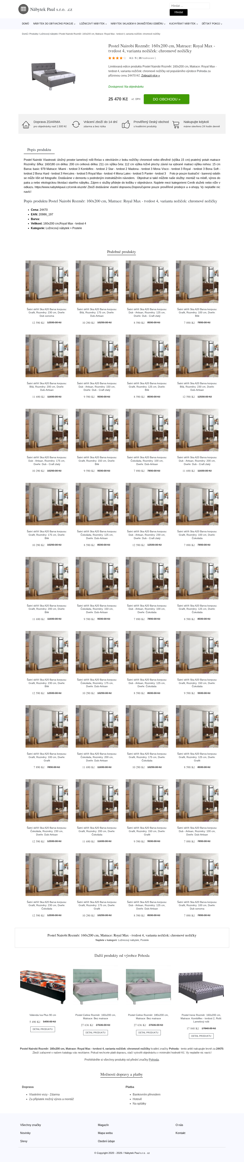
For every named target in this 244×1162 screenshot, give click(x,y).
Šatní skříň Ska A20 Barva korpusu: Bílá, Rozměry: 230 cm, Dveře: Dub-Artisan (197, 386)
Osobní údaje (106, 1141)
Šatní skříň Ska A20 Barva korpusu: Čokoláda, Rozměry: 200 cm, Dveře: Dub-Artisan (97, 757)
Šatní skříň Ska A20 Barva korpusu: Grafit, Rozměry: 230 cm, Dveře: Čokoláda (47, 905)
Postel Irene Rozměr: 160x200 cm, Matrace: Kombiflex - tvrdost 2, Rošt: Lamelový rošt (201, 1018)
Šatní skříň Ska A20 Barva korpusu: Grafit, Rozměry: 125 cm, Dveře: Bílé (147, 386)
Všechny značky (30, 1124)
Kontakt (180, 1133)
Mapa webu (105, 1133)
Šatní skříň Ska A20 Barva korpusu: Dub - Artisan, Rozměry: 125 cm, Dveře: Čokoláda (147, 683)
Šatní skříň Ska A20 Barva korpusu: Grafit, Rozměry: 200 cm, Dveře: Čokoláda (97, 831)
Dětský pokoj (211, 23)
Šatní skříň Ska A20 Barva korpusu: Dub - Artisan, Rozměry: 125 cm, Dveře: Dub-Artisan (147, 905)
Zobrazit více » (150, 75)
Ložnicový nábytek (92, 23)
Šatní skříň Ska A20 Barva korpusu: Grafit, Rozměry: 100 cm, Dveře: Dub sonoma (197, 905)
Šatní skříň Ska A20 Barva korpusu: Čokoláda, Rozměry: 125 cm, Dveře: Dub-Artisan (97, 534)
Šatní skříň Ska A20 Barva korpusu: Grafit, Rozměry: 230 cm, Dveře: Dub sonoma (47, 312)
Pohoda (202, 71)
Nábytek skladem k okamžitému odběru (137, 23)
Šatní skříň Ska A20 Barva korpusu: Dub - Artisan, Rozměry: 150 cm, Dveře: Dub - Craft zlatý (97, 386)
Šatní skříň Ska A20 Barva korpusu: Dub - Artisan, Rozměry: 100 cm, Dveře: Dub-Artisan (197, 831)
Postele (144, 940)
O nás (179, 1124)
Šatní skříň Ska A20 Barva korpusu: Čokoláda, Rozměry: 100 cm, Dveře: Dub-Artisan (147, 460)
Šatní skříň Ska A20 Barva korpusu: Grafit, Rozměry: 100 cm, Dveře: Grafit (47, 757)
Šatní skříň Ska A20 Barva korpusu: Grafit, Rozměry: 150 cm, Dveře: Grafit (147, 831)
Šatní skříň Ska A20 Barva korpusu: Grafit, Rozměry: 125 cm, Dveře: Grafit (197, 757)
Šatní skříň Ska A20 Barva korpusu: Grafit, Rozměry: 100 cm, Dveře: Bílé (197, 312)
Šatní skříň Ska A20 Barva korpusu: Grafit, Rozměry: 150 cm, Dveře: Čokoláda (197, 683)
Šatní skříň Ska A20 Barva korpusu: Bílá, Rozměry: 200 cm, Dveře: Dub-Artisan (47, 386)
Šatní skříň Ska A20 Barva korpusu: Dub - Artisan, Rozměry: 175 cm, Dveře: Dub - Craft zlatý (47, 460)
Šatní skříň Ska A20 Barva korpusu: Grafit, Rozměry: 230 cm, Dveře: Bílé (47, 683)
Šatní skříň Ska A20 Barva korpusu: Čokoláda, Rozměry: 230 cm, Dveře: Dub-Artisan (47, 831)
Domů (25, 23)
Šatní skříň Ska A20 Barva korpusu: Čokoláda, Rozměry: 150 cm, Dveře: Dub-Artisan (97, 609)
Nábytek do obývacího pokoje (53, 23)
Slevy (23, 1141)
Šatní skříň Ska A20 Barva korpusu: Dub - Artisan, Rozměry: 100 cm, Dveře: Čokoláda (147, 609)
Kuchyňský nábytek (182, 23)
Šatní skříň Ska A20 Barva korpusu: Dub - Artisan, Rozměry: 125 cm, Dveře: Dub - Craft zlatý (147, 312)
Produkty (33, 34)
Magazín (103, 1124)
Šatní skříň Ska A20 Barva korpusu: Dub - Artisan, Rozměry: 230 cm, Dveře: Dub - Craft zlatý (147, 534)
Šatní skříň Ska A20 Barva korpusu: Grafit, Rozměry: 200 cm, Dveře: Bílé (47, 609)
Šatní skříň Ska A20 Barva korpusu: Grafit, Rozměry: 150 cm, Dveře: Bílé (97, 460)
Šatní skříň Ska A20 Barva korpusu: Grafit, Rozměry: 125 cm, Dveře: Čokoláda (197, 609)
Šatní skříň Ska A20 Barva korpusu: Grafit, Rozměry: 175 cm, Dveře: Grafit (97, 905)
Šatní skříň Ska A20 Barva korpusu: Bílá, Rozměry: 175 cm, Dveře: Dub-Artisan (97, 312)
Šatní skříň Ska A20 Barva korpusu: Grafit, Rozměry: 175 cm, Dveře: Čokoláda (147, 757)
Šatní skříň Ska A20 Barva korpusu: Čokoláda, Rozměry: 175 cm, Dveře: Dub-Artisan (97, 683)
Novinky (25, 1133)
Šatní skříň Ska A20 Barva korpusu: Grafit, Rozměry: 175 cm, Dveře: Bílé (47, 534)
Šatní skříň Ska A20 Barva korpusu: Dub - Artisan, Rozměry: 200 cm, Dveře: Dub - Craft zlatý (197, 460)
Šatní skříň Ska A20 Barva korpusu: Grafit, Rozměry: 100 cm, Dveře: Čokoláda (197, 534)
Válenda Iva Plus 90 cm (42, 1015)
